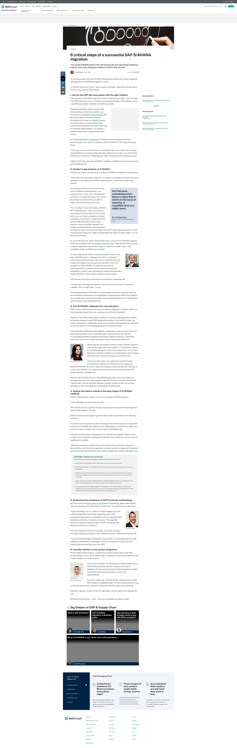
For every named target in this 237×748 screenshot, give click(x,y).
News (22, 6)
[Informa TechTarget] (3, 1)
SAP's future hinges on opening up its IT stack (155, 128)
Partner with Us (90, 735)
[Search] (220, 6)
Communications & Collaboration (26, 11)
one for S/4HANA (118, 317)
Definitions (112, 728)
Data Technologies (31, 1)
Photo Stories (135, 724)
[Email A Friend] (63, 92)
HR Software (90, 10)
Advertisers (89, 731)
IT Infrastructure (41, 1)
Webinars (38, 6)
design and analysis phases (83, 533)
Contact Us (89, 728)
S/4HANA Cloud (96, 326)
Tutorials (134, 735)
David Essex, (80, 72)
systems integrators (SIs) (104, 244)
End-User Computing (78, 10)
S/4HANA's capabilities (89, 139)
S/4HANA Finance (98, 120)
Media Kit (88, 739)
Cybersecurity (22, 1)
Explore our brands (228, 1)
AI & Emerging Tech (12, 1)
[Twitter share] (63, 78)
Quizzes (134, 728)
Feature (73, 49)
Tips (33, 6)
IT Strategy (50, 1)
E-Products (112, 731)
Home (64, 25)
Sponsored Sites (47, 6)
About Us (88, 717)
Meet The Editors (90, 724)
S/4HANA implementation (93, 115)
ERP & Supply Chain (62, 10)
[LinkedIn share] (63, 83)
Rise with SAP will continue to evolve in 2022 (155, 122)
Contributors (112, 717)
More (54, 6)
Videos (134, 739)
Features (28, 6)
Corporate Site (90, 743)
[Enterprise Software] (9, 4)
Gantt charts (112, 378)
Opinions (134, 720)
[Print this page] (63, 87)
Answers (111, 724)
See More (156, 106)
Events (111, 735)
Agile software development (98, 503)
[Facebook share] (63, 74)
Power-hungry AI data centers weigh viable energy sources (132, 687)
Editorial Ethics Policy (92, 720)
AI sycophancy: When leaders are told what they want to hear (158, 688)
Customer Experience (47, 10)
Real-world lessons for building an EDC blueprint (156, 100)
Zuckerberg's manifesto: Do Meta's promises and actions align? (105, 688)
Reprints (111, 720)
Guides (134, 717)
